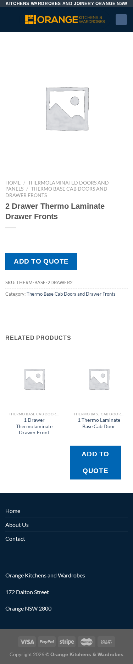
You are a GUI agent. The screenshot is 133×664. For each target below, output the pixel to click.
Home (13, 183)
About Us (17, 524)
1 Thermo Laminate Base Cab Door (99, 423)
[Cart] (121, 20)
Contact (15, 538)
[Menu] (9, 19)
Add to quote (41, 261)
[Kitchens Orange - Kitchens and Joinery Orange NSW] (64, 19)
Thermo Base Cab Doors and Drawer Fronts (71, 294)
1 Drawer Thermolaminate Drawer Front (34, 426)
